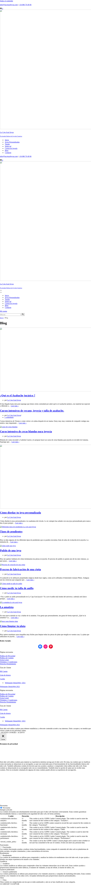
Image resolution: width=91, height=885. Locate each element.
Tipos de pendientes (11, 531)
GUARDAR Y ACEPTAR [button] (9, 884)
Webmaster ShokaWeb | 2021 (15, 683)
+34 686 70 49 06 (25, 5)
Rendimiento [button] (4, 853)
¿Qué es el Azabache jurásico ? (17, 395)
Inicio (7, 140)
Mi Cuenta (3, 671)
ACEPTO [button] (21, 732)
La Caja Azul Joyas (14, 400)
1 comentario (9, 417)
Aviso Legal (4, 660)
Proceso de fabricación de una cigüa (20, 569)
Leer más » (15, 406)
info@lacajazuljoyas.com (9, 5)
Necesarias (6, 808)
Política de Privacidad (7, 656)
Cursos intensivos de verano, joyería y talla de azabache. (32, 410)
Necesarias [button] (4, 806)
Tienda (7, 144)
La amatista (7, 607)
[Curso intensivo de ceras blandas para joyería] (8, 427)
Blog (6, 150)
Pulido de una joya (10, 550)
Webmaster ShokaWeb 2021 (10, 686)
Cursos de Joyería (11, 148)
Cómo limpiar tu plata (12, 626)
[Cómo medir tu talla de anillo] (11, 584)
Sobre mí (8, 146)
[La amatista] (11, 602)
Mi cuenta (3, 311)
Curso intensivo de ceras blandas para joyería (26, 431)
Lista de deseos (5, 675)
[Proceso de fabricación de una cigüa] (12, 565)
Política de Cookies (7, 658)
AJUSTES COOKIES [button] (8, 732)
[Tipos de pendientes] (18, 527)
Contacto (8, 153)
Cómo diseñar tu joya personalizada (20, 512)
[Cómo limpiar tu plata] (9, 621)
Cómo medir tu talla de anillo (17, 588)
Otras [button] (2, 878)
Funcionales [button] (4, 845)
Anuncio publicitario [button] (7, 869)
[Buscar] (23, 314)
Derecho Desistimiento (8, 664)
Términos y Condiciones (8, 662)
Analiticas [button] (3, 861)
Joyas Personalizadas (12, 142)
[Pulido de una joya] (8, 546)
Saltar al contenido (6, 1)
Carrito (2, 679)
